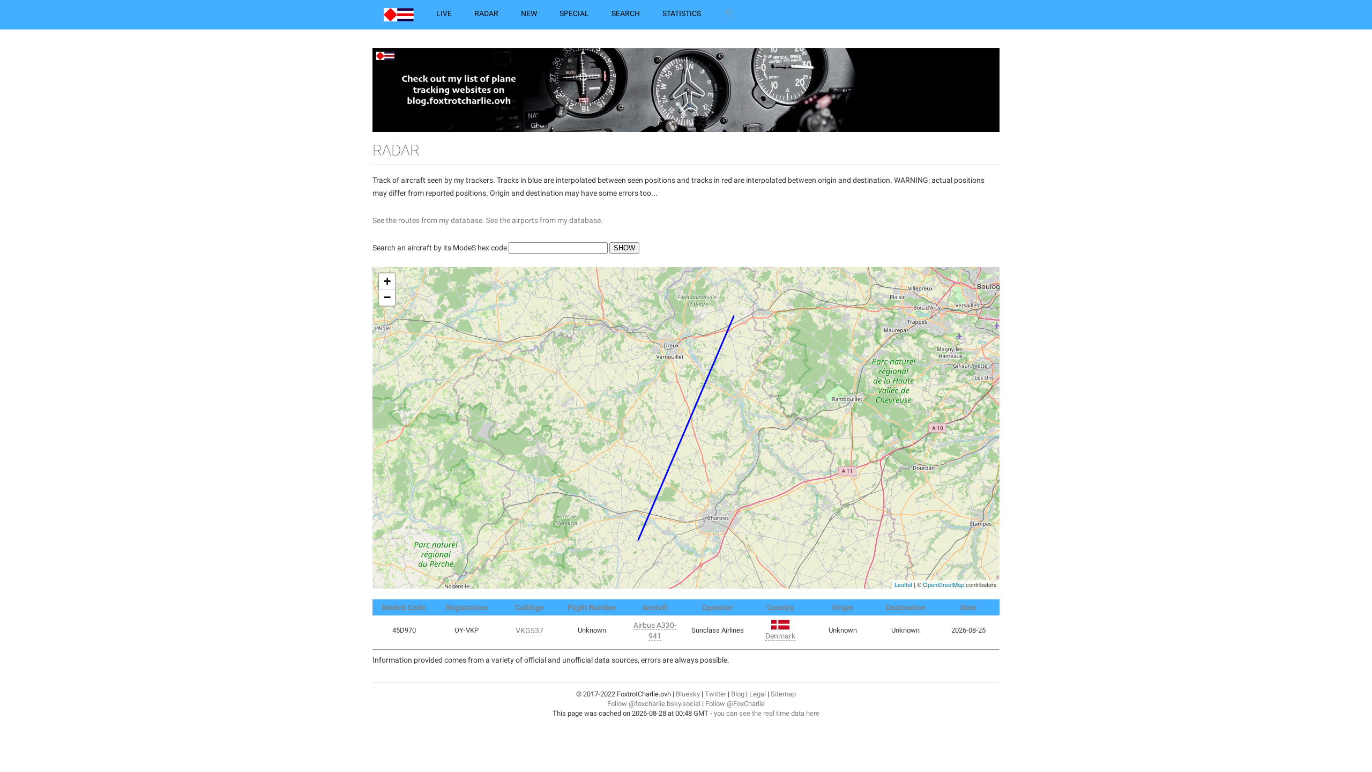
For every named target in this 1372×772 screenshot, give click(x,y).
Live (444, 13)
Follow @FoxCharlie (735, 704)
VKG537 (529, 630)
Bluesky (688, 694)
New (529, 13)
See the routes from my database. (428, 220)
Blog (737, 694)
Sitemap (783, 694)
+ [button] (387, 281)
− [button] (387, 297)
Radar (486, 13)
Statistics (681, 13)
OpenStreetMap (943, 584)
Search (626, 13)
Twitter (715, 694)
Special (574, 13)
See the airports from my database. (544, 220)
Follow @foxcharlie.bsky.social (653, 704)
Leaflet (903, 584)
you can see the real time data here (766, 713)
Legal (757, 694)
